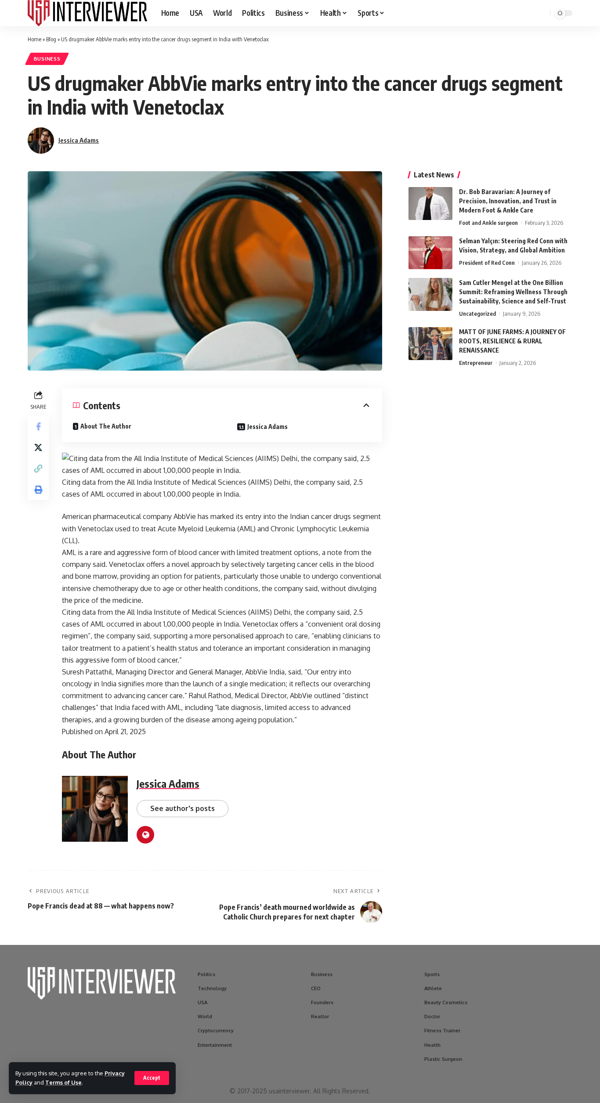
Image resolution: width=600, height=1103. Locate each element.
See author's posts (182, 808)
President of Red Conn (487, 262)
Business (47, 58)
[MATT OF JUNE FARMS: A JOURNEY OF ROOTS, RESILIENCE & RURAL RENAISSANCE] (430, 343)
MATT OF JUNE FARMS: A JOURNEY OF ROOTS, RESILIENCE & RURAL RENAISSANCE (512, 341)
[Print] (38, 489)
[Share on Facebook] (38, 426)
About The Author (105, 426)
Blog (51, 39)
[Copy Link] (38, 468)
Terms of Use (63, 1082)
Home (34, 39)
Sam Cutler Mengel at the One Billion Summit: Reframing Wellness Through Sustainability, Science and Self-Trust (513, 292)
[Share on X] (38, 447)
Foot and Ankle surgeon (488, 222)
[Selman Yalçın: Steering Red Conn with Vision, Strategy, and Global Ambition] (430, 252)
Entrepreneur (475, 362)
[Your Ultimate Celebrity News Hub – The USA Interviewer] (87, 13)
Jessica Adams (78, 140)
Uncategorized (477, 313)
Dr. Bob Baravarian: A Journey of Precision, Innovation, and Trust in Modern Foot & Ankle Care (508, 201)
